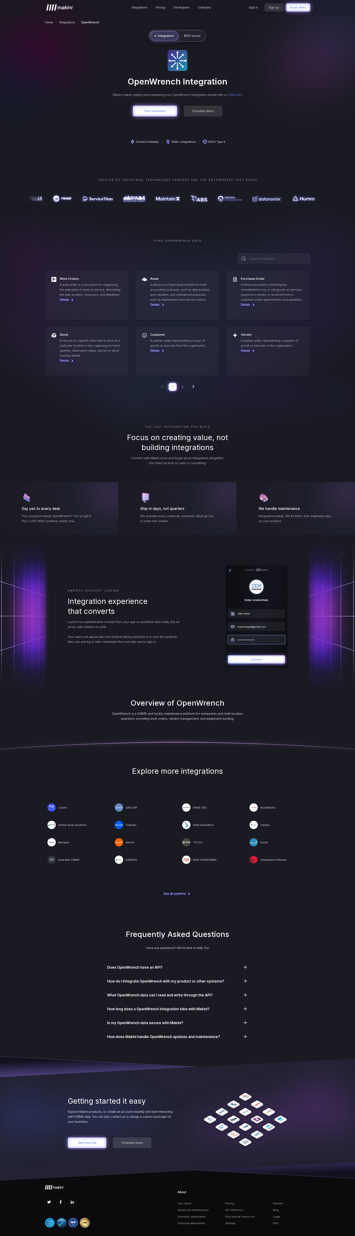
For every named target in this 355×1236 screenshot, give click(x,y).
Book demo (298, 7)
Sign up (274, 7)
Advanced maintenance (193, 1210)
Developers (181, 7)
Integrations (140, 7)
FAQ (275, 1223)
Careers (278, 1203)
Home (49, 22)
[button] (139, 7)
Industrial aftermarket (191, 1223)
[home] (59, 7)
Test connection (155, 111)
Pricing (160, 7)
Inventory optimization (192, 1216)
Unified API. (234, 95)
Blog (276, 1210)
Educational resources (240, 1216)
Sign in (253, 7)
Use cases (184, 1203)
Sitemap (230, 1223)
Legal (276, 1216)
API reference (234, 1210)
